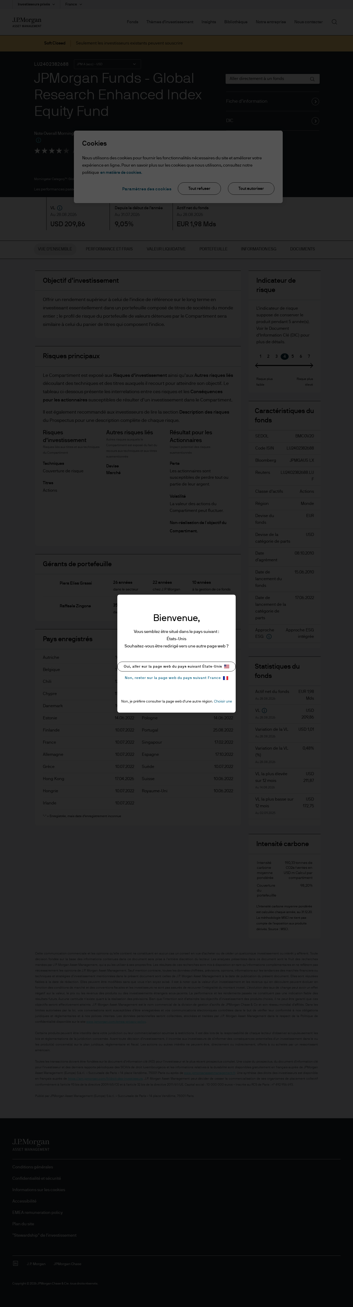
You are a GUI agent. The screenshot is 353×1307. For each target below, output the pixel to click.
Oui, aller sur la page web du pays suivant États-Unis (173, 666)
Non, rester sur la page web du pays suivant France (173, 678)
